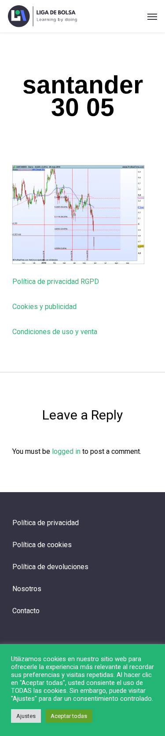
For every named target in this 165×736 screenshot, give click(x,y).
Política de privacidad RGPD (55, 281)
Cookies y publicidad (44, 306)
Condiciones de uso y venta (54, 332)
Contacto (26, 611)
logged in (66, 451)
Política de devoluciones (50, 567)
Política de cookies (42, 545)
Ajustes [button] (26, 716)
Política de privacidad (45, 523)
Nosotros (26, 589)
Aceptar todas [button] (69, 716)
